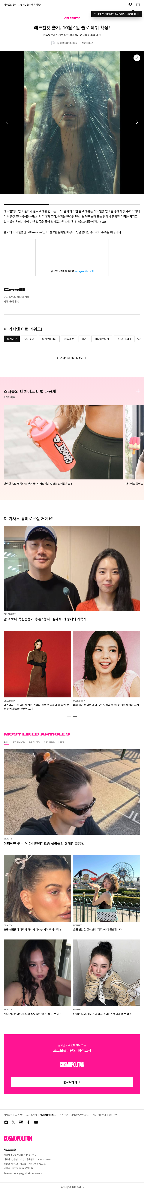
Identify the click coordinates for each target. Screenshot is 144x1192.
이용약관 (63, 1114)
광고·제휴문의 (99, 1114)
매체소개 (8, 1114)
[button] (137, 122)
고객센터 (19, 1114)
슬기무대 (29, 339)
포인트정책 (31, 1114)
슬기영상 (11, 339)
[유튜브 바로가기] (36, 1122)
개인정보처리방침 (48, 1114)
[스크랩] (129, 4)
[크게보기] (137, 57)
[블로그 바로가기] (21, 1122)
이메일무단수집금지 (80, 1114)
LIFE (61, 742)
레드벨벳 (69, 339)
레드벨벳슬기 (101, 339)
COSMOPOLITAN (68, 42)
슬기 (84, 339)
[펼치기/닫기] (138, 339)
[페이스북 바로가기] (28, 1122)
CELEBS (49, 742)
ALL (6, 742)
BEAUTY (34, 742)
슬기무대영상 (49, 339)
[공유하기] (138, 4)
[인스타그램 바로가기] (6, 1122)
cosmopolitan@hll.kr (22, 1167)
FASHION (19, 742)
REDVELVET (124, 339)
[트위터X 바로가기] (13, 1122)
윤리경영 (113, 1114)
